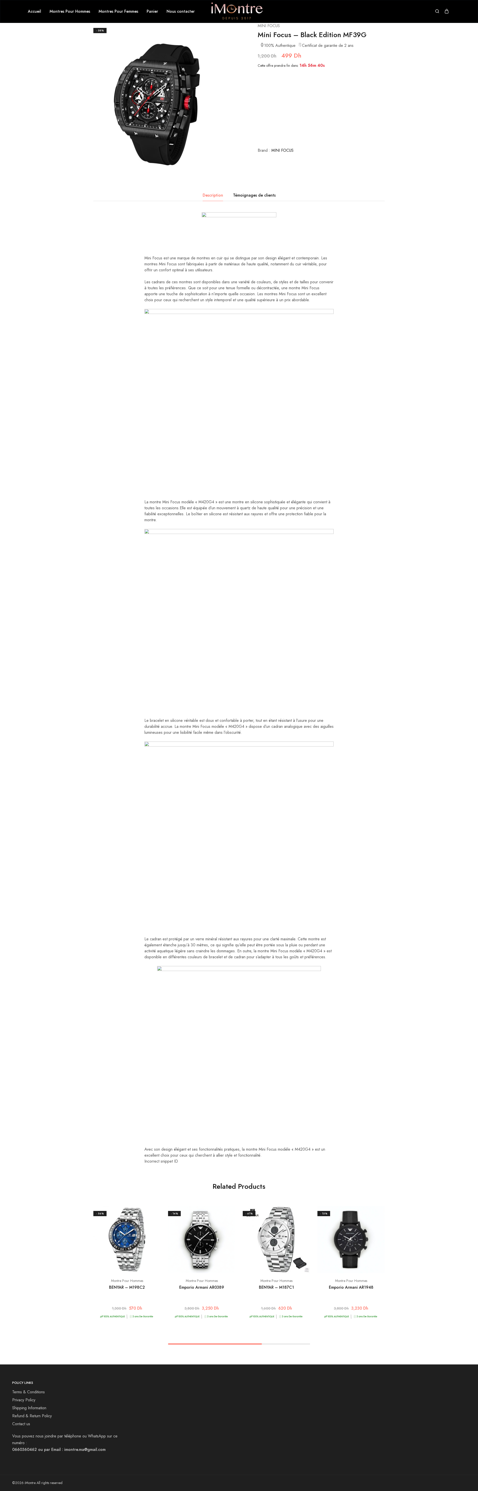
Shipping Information (29, 1408)
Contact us (21, 1424)
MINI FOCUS (269, 26)
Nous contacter (181, 11)
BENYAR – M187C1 (276, 1287)
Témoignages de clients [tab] (254, 195)
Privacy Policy (23, 1400)
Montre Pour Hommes (127, 1280)
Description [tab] (213, 195)
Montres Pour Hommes (70, 11)
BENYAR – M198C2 (127, 1287)
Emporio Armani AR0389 (201, 1287)
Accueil (34, 11)
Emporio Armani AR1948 (351, 1287)
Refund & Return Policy (32, 1416)
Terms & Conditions (28, 1392)
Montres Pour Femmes (118, 11)
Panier (152, 11)
